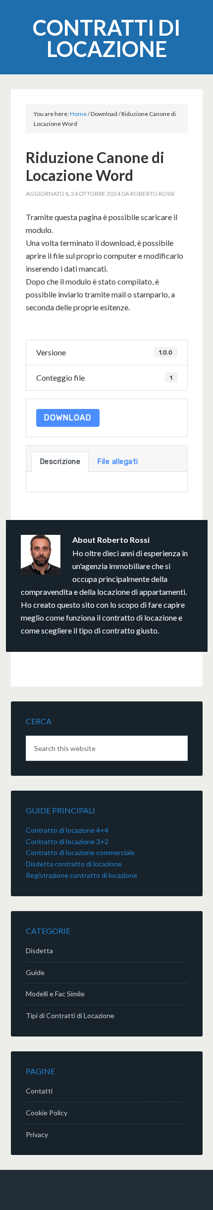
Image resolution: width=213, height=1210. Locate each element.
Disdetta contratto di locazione (74, 864)
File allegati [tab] (117, 461)
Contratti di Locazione (106, 38)
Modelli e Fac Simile (55, 993)
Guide (35, 972)
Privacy (37, 1134)
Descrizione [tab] (60, 461)
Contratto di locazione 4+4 (67, 830)
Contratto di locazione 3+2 (67, 841)
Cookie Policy (46, 1112)
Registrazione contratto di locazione (81, 875)
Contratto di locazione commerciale (80, 852)
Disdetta (39, 950)
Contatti (39, 1091)
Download (68, 417)
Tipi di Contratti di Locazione (70, 1015)
